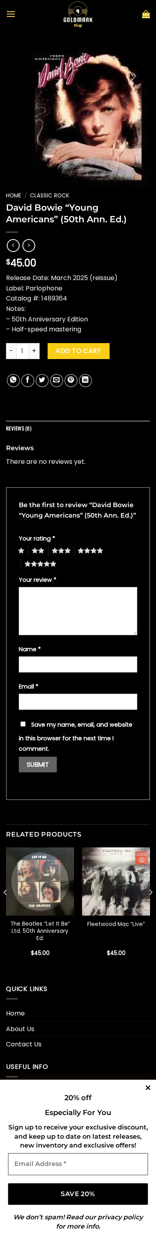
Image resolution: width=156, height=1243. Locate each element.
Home (13, 195)
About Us (20, 1029)
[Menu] (11, 14)
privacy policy (120, 1217)
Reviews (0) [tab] (19, 428)
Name (30, 649)
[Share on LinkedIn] (85, 380)
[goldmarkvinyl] (78, 14)
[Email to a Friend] (56, 380)
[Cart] (146, 14)
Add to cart (78, 350)
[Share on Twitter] (42, 380)
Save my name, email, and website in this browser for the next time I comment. (75, 737)
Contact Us (24, 1044)
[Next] (150, 909)
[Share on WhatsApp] (13, 380)
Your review (37, 580)
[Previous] (6, 909)
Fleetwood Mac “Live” (116, 924)
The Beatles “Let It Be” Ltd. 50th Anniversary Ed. (40, 931)
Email (28, 686)
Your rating (37, 538)
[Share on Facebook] (27, 380)
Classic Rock (49, 195)
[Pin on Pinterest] (71, 380)
